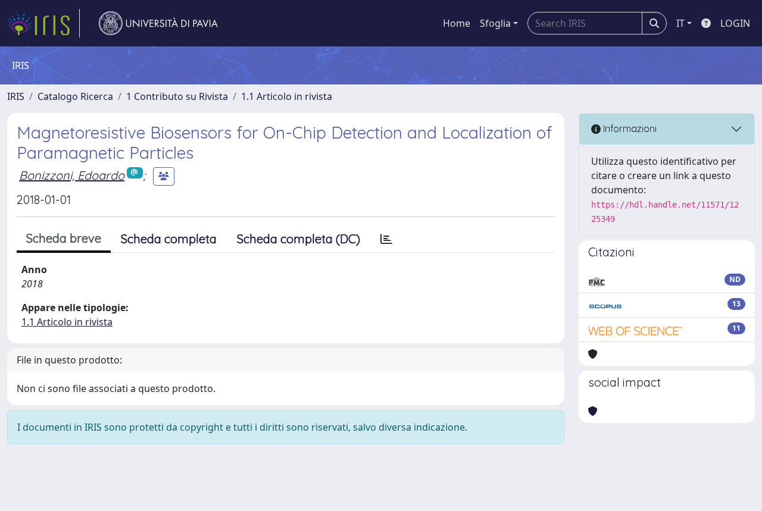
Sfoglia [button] (495, 23)
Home (456, 23)
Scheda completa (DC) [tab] (298, 238)
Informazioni (629, 128)
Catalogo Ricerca (75, 96)
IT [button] (680, 23)
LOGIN (735, 23)
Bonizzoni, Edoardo (71, 175)
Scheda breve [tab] (63, 238)
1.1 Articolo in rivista (286, 96)
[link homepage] (43, 23)
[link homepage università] (158, 23)
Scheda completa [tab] (169, 238)
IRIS (15, 96)
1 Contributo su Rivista (177, 96)
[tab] (386, 239)
